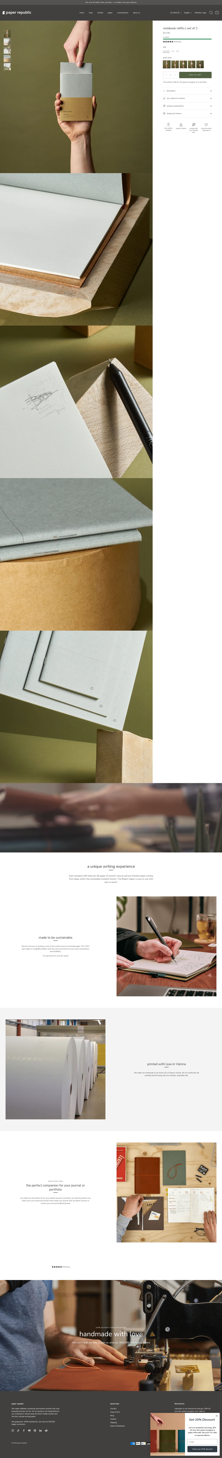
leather (100, 13)
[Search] (211, 12)
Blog (112, 1415)
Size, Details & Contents (175, 98)
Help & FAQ (115, 1412)
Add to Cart (195, 75)
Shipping (113, 1422)
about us (136, 13)
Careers (113, 1419)
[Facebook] (24, 1430)
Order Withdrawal (117, 1426)
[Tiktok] (18, 1430)
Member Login (200, 13)
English (187, 13)
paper (110, 13)
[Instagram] (13, 1430)
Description (170, 91)
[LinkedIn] (40, 1430)
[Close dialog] (217, 1416)
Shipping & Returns (173, 113)
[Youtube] (29, 1430)
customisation (122, 13)
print (167, 58)
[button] (216, 12)
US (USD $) (174, 13)
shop (91, 13)
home (82, 13)
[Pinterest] (35, 1430)
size (164, 47)
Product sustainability (175, 106)
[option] (7, 34)
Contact (113, 1408)
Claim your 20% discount (202, 1449)
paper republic (22, 1443)
